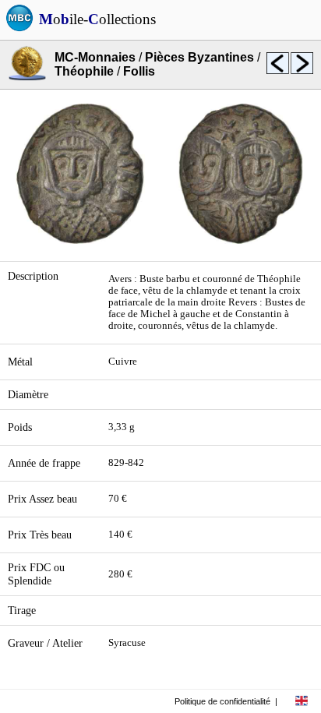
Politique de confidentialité (222, 701)
